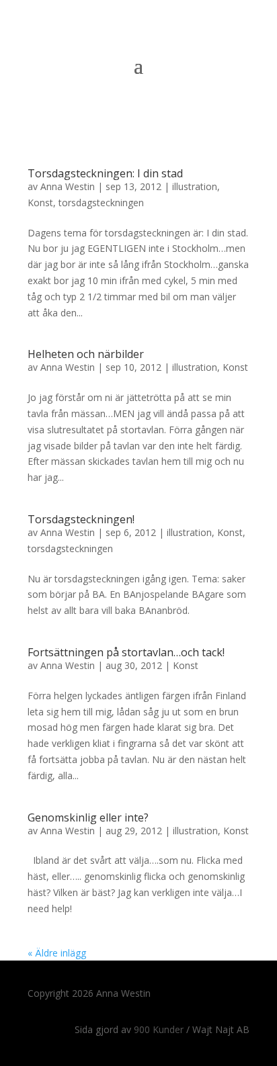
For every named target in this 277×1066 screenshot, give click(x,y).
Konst (40, 202)
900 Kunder (159, 1029)
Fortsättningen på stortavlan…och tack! (126, 652)
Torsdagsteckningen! (81, 519)
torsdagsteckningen (101, 202)
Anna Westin (67, 186)
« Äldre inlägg (57, 952)
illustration (194, 186)
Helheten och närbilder (86, 354)
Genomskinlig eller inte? (88, 817)
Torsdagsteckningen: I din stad (105, 173)
